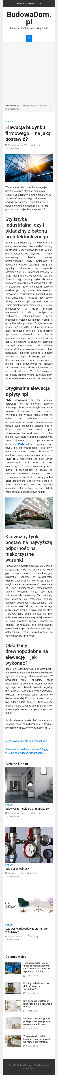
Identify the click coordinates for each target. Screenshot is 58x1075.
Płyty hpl (23, 444)
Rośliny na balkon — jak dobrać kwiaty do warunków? (36, 986)
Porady (9, 122)
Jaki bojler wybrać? (17, 868)
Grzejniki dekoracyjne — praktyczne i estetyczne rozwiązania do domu (36, 1021)
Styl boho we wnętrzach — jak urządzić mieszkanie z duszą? (37, 1004)
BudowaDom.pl (29, 18)
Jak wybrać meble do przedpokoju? (26, 741)
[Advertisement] (29, 74)
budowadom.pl (12, 105)
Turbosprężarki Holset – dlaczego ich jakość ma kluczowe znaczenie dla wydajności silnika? (36, 967)
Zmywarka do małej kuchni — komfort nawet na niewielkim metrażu (36, 1039)
